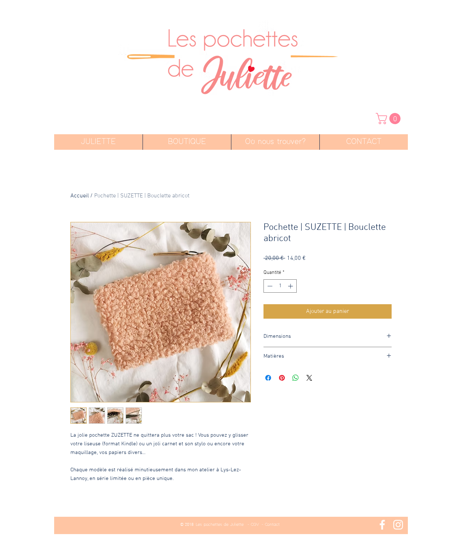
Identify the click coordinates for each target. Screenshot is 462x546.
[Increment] (291, 286)
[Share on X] (309, 378)
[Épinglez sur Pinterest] (282, 378)
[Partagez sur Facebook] (268, 378)
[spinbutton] (280, 286)
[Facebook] (382, 524)
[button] (389, 118)
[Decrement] (269, 286)
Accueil (79, 196)
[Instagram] (398, 524)
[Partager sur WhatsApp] (295, 378)
